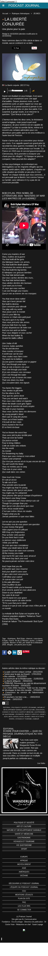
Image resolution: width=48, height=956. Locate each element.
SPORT (42, 714)
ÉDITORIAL (6, 707)
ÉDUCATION (40, 709)
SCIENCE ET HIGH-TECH (10, 712)
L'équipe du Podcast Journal (24, 887)
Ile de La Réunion (22, 641)
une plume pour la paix (23, 645)
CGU (24, 891)
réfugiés (10, 645)
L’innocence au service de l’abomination (23, 692)
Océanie (24, 876)
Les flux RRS (24, 906)
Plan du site (24, 898)
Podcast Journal (24, 5)
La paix (7, 699)
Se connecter (24, 910)
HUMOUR (36, 719)
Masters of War (15, 643)
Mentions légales (24, 895)
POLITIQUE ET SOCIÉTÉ (19, 707)
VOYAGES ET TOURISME (23, 719)
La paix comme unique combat (17, 672)
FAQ (24, 902)
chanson (29, 639)
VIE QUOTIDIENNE (8, 714)
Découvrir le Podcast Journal (24, 883)
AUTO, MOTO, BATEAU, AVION (13, 716)
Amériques (11, 639)
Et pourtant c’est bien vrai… (16, 697)
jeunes (32, 641)
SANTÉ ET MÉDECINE (26, 712)
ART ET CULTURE (29, 709)
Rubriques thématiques (21, 14)
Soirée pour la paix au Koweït (17, 674)
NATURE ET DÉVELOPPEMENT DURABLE (24, 830)
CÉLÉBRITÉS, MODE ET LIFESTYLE (27, 714)
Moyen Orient (24, 864)
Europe (5, 641)
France (11, 641)
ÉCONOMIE (32, 707)
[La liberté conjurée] (24, 54)
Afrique (24, 861)
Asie (24, 868)
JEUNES (36, 14)
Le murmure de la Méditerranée (18, 679)
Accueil (5, 14)
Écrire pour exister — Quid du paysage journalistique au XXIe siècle (23, 734)
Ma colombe (9, 676)
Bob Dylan (21, 639)
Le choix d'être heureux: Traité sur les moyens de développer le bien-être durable (24, 689)
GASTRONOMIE (40, 712)
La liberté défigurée (12, 681)
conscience (37, 639)
